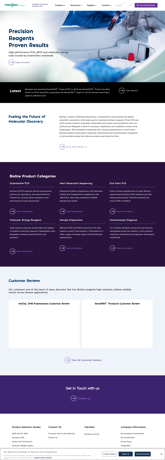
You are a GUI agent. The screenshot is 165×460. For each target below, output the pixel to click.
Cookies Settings (109, 454)
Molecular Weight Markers (23, 446)
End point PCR (18, 438)
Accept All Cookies (142, 454)
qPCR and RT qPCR (20, 434)
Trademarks (125, 446)
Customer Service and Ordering (61, 434)
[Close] (161, 453)
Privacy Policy (126, 442)
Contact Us (53, 438)
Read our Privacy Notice (43, 458)
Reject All (125, 454)
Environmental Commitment (132, 434)
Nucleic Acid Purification (22, 442)
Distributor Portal (91, 434)
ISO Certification (128, 438)
